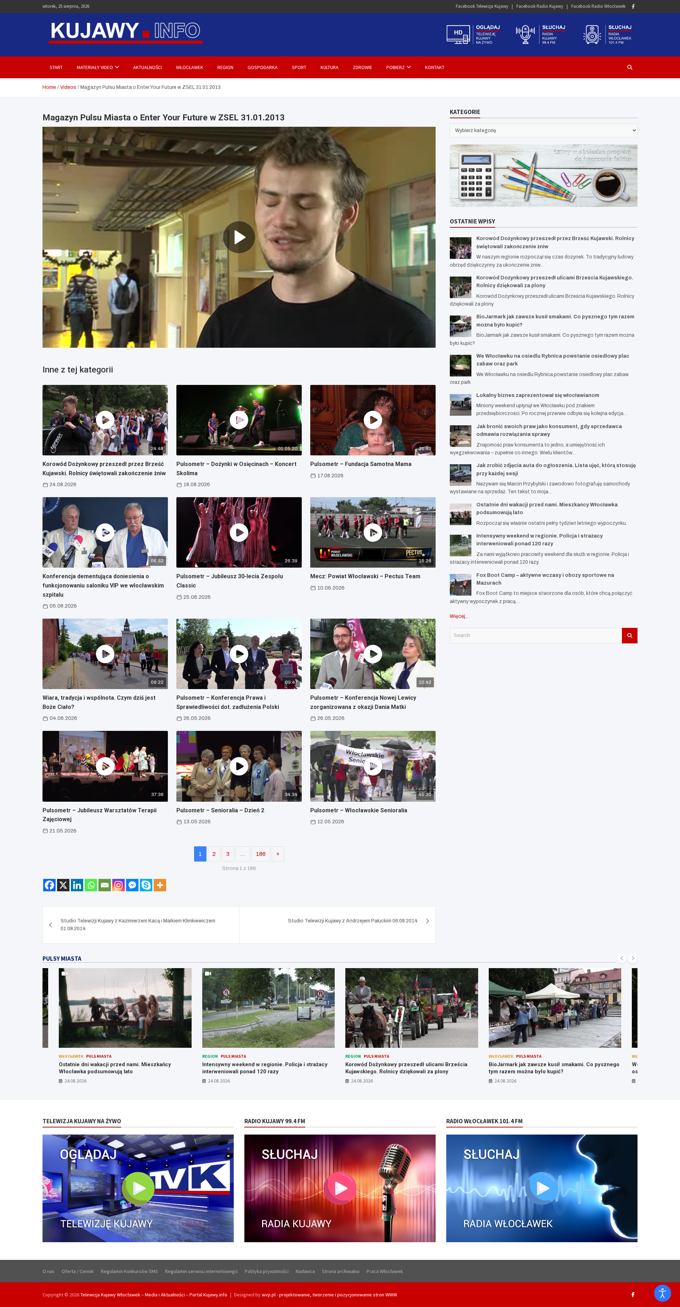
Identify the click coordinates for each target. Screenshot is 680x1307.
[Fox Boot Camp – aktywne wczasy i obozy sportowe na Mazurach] (460, 585)
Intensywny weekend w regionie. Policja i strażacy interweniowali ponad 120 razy (122, 1068)
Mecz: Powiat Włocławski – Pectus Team (365, 576)
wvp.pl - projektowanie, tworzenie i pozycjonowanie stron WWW (329, 1294)
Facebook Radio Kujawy (539, 6)
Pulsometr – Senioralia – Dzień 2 (220, 810)
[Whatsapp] (91, 885)
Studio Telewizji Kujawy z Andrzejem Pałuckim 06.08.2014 (353, 921)
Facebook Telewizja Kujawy (482, 6)
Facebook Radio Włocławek (598, 6)
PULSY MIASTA (61, 958)
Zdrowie (362, 67)
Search (630, 635)
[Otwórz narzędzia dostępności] (662, 1293)
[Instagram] (118, 885)
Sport (299, 67)
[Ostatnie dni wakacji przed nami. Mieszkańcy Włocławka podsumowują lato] (460, 514)
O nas (48, 1271)
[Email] (104, 885)
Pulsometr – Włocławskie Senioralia (358, 810)
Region (225, 67)
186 (261, 854)
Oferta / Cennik (78, 1271)
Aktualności (147, 67)
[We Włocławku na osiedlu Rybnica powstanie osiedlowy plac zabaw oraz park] (460, 365)
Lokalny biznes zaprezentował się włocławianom (537, 395)
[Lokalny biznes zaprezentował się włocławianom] (460, 405)
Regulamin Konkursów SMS (129, 1271)
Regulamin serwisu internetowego (201, 1271)
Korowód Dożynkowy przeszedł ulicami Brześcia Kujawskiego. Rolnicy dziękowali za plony (263, 1068)
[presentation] (622, 958)
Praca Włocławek (385, 1271)
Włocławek (189, 67)
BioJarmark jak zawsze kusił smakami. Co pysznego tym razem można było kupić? (411, 1068)
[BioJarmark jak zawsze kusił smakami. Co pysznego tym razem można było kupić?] (460, 326)
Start (56, 67)
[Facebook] (633, 6)
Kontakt (434, 67)
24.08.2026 (76, 1081)
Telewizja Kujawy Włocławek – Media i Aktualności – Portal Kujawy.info (153, 1294)
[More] (160, 885)
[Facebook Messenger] (132, 885)
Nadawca (305, 1271)
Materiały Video (95, 67)
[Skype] (146, 885)
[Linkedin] (77, 885)
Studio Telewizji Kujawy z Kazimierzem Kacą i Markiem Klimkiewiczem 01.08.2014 (138, 924)
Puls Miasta (90, 1056)
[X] (63, 885)
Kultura (330, 67)
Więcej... (459, 616)
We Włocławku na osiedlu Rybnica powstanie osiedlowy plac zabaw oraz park (545, 1068)
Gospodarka (263, 67)
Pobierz (395, 67)
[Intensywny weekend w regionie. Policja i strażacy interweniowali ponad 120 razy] (460, 545)
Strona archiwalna (340, 1271)
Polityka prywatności (267, 1271)
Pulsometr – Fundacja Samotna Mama (361, 464)
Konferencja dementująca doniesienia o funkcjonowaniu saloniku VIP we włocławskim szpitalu (103, 585)
